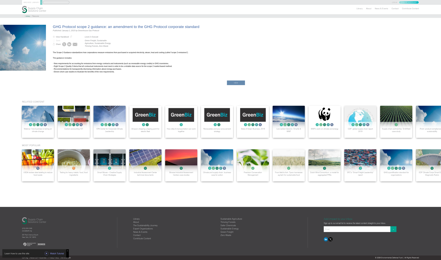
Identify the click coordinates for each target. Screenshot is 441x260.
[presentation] (437, 122)
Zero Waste (225, 235)
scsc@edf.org (27, 231)
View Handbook (62, 37)
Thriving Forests (227, 222)
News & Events (381, 8)
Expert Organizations (143, 228)
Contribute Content (410, 8)
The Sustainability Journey (145, 225)
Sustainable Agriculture (231, 219)
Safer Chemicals (228, 225)
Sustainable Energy (229, 228)
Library (360, 8)
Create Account (409, 2)
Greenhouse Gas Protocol (88, 31)
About (368, 8)
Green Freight (226, 232)
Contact (395, 8)
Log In (394, 2)
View (236, 83)
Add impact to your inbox (338, 219)
